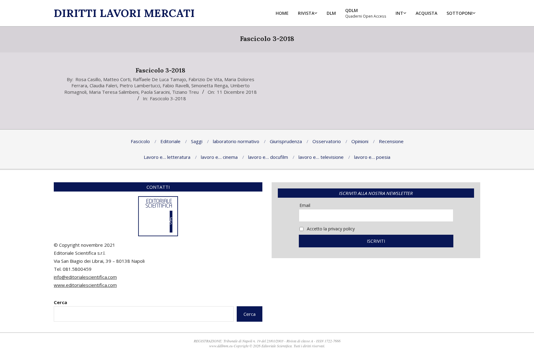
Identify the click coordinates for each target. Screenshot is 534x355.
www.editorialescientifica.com (85, 285)
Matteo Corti (116, 79)
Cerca (60, 302)
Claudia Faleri (103, 85)
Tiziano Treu (185, 92)
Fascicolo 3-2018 (160, 70)
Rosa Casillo (88, 79)
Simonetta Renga (209, 85)
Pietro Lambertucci (140, 85)
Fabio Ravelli (176, 85)
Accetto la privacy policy (330, 229)
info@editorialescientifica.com (85, 277)
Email (304, 205)
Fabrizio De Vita (205, 79)
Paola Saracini (155, 92)
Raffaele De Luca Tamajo (159, 79)
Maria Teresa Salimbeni (113, 92)
